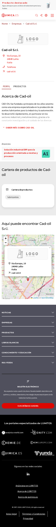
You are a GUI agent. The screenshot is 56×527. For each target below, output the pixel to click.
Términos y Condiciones (33, 513)
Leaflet (35, 297)
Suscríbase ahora (28, 405)
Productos (19, 86)
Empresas (7, 322)
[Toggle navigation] (52, 16)
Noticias (6, 312)
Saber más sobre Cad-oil (20, 127)
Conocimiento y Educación (16, 353)
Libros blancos (10, 343)
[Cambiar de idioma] (46, 15)
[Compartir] (41, 15)
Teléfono (11, 67)
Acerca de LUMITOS (27, 491)
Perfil (6, 86)
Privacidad (28, 518)
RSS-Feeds (7, 363)
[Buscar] (37, 15)
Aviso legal (11, 513)
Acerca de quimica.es (28, 497)
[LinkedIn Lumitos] (28, 474)
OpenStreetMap (47, 297)
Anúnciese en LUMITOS (27, 485)
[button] (28, 279)
